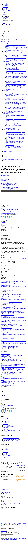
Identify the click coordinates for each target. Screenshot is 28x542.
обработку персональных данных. (17, 523)
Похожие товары (5, 189)
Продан (2, 208)
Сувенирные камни (11, 110)
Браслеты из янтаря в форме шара (14, 64)
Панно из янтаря (20, 49)
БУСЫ (5, 80)
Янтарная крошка (20, 138)
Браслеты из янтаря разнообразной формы (16, 76)
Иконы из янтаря (20, 50)
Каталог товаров (5, 41)
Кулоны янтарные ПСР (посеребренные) (16, 56)
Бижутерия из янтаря (8, 112)
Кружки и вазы (19, 108)
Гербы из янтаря (10, 46)
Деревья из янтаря (21, 107)
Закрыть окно (17, 39)
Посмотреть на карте (7, 482)
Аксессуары (4, 188)
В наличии (3, 222)
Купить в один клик (17, 525)
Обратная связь (4, 489)
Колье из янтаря (19, 86)
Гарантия (5, 7)
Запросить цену (13, 539)
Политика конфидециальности (11, 438)
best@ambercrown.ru (20, 465)
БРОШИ (5, 113)
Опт (4, 12)
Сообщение (3, 521)
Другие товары (24, 257)
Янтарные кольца (10, 128)
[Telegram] (11, 217)
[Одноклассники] (3, 217)
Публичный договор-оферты (10, 440)
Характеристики (5, 187)
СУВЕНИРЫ (6, 98)
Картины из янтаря (21, 45)
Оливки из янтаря (21, 130)
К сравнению (11, 213)
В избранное (11, 211)
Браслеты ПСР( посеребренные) (14, 67)
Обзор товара (4, 184)
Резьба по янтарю (20, 102)
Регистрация (6, 24)
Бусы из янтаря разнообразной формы (15, 85)
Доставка (5, 4)
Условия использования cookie (10, 441)
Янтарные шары (20, 137)
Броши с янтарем (20, 117)
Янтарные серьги (20, 97)
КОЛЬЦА (5, 121)
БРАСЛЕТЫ (6, 61)
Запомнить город (7, 21)
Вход (4, 23)
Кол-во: (3, 500)
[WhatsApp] (9, 217)
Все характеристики (5, 220)
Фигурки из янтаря (21, 103)
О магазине (6, 5)
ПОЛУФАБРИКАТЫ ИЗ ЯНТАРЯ (11, 129)
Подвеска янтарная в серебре (16, 60)
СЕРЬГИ (5, 90)
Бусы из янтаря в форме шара (16, 82)
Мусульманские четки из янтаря (14, 142)
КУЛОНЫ (5, 51)
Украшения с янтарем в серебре (11, 149)
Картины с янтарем (22, 47)
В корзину (10, 289)
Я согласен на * (14, 523)
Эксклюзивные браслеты (12, 69)
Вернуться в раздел (5, 183)
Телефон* (3, 510)
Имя (2, 508)
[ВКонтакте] (1, 217)
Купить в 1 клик (14, 209)
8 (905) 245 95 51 (5, 491)
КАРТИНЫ (6, 43)
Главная (5, 1)
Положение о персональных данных (12, 439)
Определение (6, 17)
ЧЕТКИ (5, 139)
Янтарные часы (19, 111)
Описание (3, 185)
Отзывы (5, 9)
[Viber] (7, 217)
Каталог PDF (6, 10)
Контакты (5, 8)
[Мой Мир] (5, 217)
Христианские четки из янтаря (13, 147)
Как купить (6, 3)
